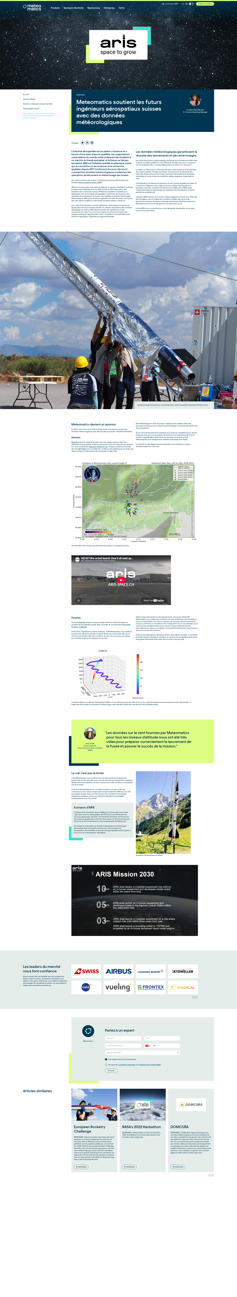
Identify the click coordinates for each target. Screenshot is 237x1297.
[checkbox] (106, 1059)
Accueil (26, 94)
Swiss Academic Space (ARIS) (90, 182)
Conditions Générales (126, 1065)
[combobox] (142, 1052)
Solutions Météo (29, 99)
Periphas (82, 622)
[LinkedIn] (92, 143)
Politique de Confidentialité (150, 1065)
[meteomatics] (37, 7)
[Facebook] (87, 143)
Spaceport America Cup (98, 447)
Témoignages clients (31, 109)
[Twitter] (82, 143)
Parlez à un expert (205, 4)
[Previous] (193, 997)
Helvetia (74, 442)
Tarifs (121, 8)
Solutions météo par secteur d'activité (38, 104)
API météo (82, 449)
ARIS (85, 163)
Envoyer (111, 1070)
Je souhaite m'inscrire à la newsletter (122, 1059)
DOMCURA (180, 1127)
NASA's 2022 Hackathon (141, 1127)
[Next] (196, 997)
